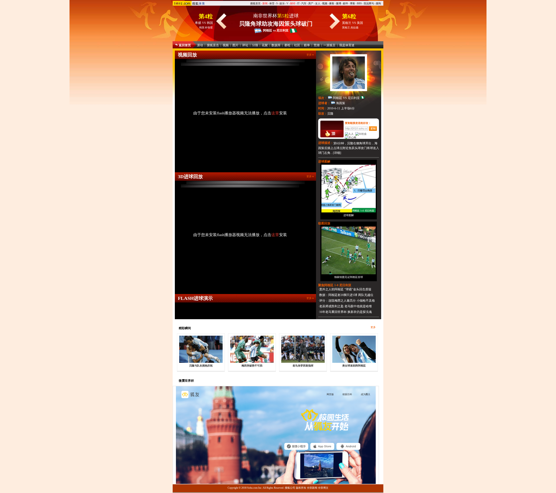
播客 (331, 3)
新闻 (265, 3)
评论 (245, 45)
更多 (309, 54)
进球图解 (348, 215)
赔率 (307, 45)
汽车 (303, 3)
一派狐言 (329, 45)
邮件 (345, 3)
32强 (255, 45)
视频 (324, 3)
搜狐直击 (213, 45)
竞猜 (317, 45)
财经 (292, 3)
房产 (310, 3)
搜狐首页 (255, 3)
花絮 (265, 45)
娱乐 (282, 3)
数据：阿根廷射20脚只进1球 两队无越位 (346, 295)
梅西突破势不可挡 (252, 365)
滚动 (200, 45)
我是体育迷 (346, 45)
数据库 (276, 45)
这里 (275, 113)
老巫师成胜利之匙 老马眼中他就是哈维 (345, 306)
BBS (359, 3)
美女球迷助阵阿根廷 (354, 365)
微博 (338, 3)
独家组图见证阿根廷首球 (348, 277)
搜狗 (378, 3)
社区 (297, 45)
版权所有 (301, 487)
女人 (317, 3)
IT (298, 3)
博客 (352, 3)
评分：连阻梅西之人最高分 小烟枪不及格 (347, 300)
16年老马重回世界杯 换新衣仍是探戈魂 (345, 312)
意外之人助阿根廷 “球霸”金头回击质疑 (345, 289)
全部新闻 (312, 487)
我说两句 (369, 3)
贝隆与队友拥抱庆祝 (201, 365)
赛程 (287, 45)
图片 (235, 45)
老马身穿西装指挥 (303, 365)
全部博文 (323, 487)
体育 (272, 3)
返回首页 (185, 45)
